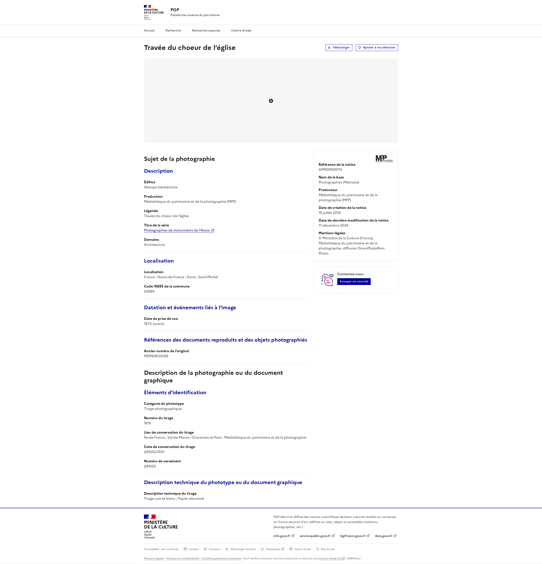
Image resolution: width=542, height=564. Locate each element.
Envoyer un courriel (354, 281)
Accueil (149, 30)
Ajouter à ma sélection (379, 47)
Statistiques (273, 549)
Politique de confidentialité (182, 558)
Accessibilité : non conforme (161, 549)
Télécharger (341, 47)
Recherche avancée (206, 30)
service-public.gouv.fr (315, 536)
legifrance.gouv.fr (353, 536)
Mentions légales (154, 558)
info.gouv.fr (282, 536)
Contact (194, 549)
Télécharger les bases (243, 549)
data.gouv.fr (384, 536)
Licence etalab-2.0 (330, 558)
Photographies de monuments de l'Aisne (176, 230)
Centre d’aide (302, 549)
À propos (214, 549)
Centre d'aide (241, 30)
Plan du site (328, 549)
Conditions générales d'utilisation (221, 558)
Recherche (173, 30)
